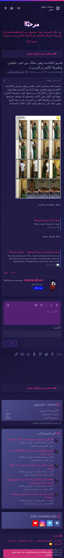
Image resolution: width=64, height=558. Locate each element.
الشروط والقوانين (44, 541)
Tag (5, 273)
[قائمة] (58, 8)
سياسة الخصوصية (25, 541)
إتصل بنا (58, 541)
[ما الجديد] (5, 8)
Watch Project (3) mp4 (46, 220)
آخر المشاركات (47, 433)
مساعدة (11, 541)
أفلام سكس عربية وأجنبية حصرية (38, 475)
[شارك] (4, 81)
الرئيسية (58, 544)
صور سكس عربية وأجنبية (42, 446)
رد (11, 273)
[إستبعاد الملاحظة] (6, 552)
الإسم (58, 328)
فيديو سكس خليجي (16, 72)
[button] (56, 305)
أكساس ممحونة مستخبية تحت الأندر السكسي (29, 439)
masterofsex (54, 72)
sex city (35, 284)
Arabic (56, 536)
